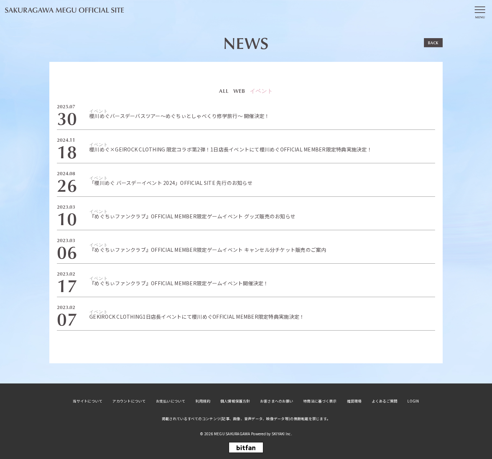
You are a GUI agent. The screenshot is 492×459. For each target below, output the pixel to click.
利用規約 (203, 401)
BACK (433, 42)
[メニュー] (479, 12)
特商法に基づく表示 (319, 401)
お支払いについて (170, 401)
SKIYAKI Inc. (282, 433)
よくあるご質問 (385, 401)
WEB (239, 91)
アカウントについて (129, 401)
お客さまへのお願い (276, 401)
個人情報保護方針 (235, 401)
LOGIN (413, 401)
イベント (261, 90)
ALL (224, 91)
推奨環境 (354, 401)
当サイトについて (87, 401)
